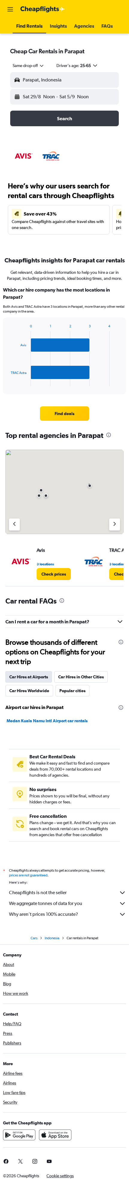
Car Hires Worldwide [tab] (29, 690)
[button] (10, 9)
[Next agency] (114, 524)
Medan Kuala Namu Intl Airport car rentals (47, 720)
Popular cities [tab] (72, 690)
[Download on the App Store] (55, 1134)
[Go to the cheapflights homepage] (42, 9)
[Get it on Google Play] (19, 1134)
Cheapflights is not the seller (38, 892)
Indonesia (52, 938)
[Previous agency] (14, 524)
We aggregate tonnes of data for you (45, 903)
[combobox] (28, 66)
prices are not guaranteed (28, 875)
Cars (34, 938)
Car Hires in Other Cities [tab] (81, 676)
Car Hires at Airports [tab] (28, 676)
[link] (64, 413)
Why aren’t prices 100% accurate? (43, 914)
